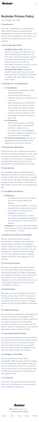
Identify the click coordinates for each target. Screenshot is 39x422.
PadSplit (35, 416)
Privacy (4, 416)
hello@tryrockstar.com (17, 213)
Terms (12, 416)
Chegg (26, 416)
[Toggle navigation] (36, 3)
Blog (19, 416)
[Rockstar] (7, 3)
